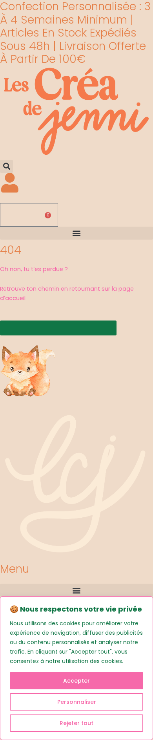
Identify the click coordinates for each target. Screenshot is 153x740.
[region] (76, 668)
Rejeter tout (76, 723)
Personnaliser (76, 702)
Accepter (76, 681)
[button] (6, 166)
